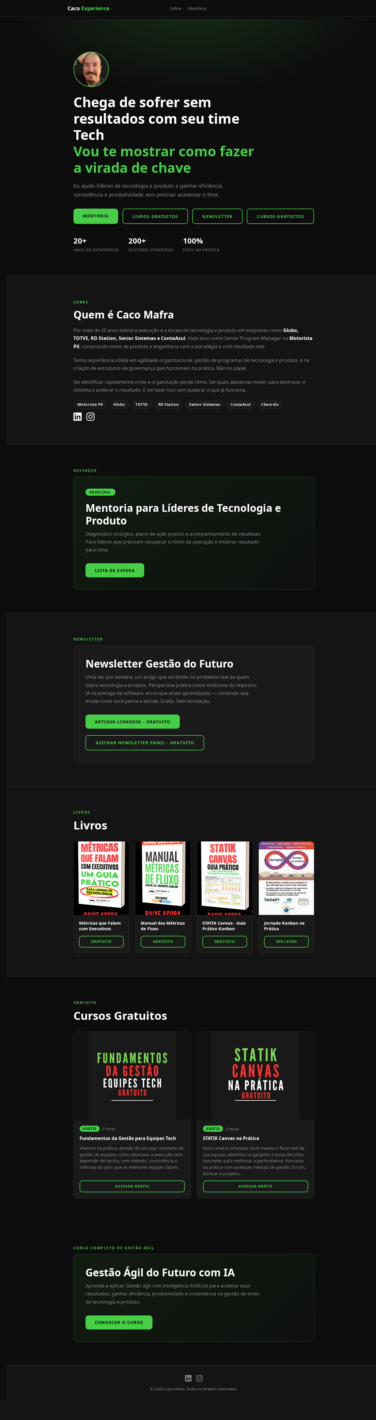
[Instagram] (90, 417)
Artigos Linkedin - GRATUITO (132, 722)
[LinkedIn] (77, 417)
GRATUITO (101, 941)
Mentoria (197, 8)
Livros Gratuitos (155, 216)
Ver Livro (286, 941)
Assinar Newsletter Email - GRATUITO (144, 742)
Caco (88, 8)
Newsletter (217, 216)
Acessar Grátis (132, 1186)
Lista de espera (115, 570)
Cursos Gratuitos (280, 216)
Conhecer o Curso (119, 1322)
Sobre (175, 8)
